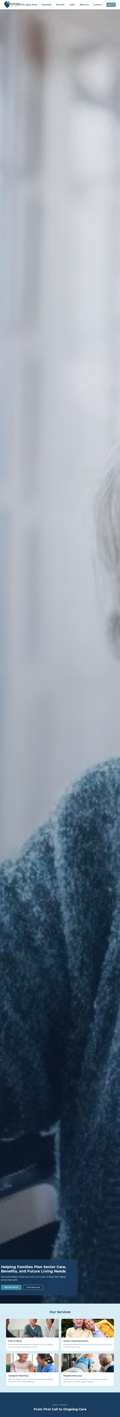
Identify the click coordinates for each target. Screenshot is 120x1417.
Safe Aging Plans (28, 4)
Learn (72, 4)
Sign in (111, 5)
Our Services (33, 1287)
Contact (98, 4)
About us (84, 4)
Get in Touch (11, 1287)
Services (60, 4)
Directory (46, 4)
